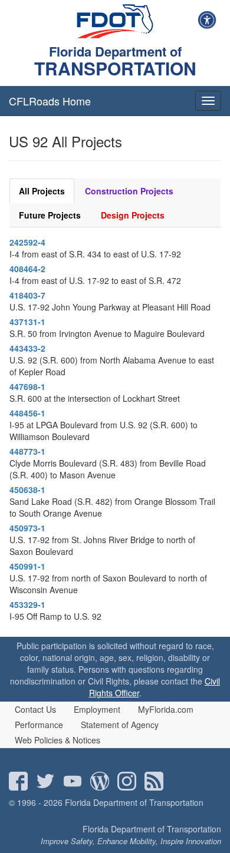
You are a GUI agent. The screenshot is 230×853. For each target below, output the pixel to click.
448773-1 (27, 451)
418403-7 (27, 295)
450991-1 (27, 566)
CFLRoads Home (50, 100)
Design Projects (133, 215)
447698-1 (27, 386)
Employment (97, 709)
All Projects (42, 191)
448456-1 (27, 413)
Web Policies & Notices (57, 740)
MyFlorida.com (165, 709)
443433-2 (27, 348)
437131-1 (27, 322)
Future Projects (50, 215)
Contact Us (35, 709)
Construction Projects (129, 191)
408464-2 (27, 269)
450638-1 (27, 489)
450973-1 (27, 528)
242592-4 (27, 242)
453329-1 (27, 604)
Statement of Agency (120, 724)
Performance (39, 724)
